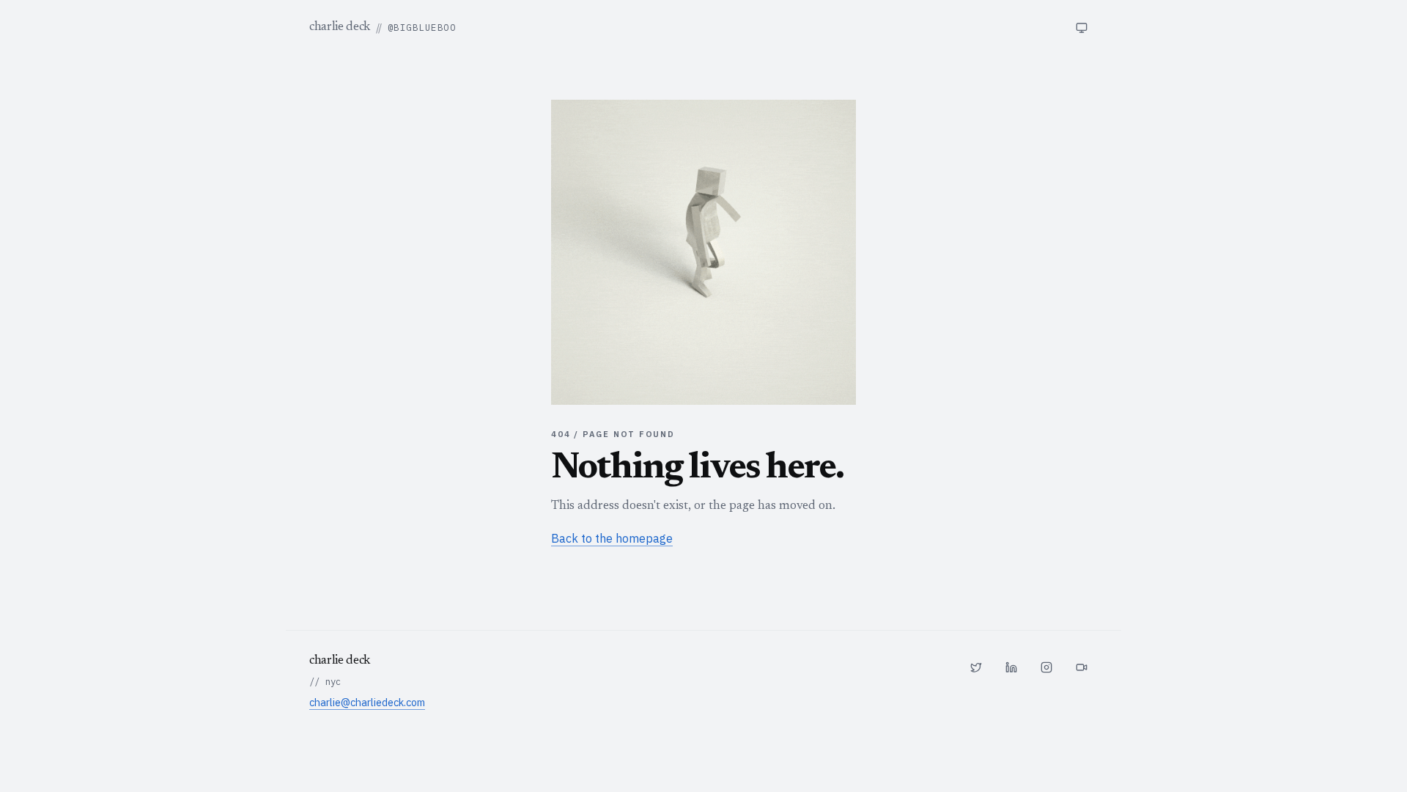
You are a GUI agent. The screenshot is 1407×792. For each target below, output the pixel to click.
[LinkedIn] (1011, 667)
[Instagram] (1046, 667)
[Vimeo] (1082, 667)
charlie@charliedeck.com (367, 702)
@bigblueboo (422, 27)
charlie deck (339, 27)
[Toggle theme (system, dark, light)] (1082, 28)
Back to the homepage (612, 538)
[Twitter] (976, 667)
